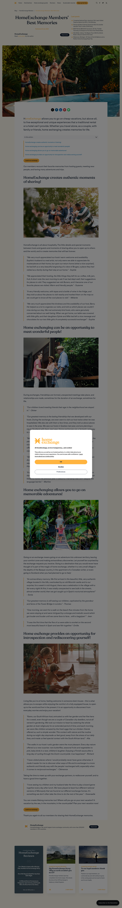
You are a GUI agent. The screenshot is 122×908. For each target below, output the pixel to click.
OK (61, 462)
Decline (61, 467)
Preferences (61, 472)
